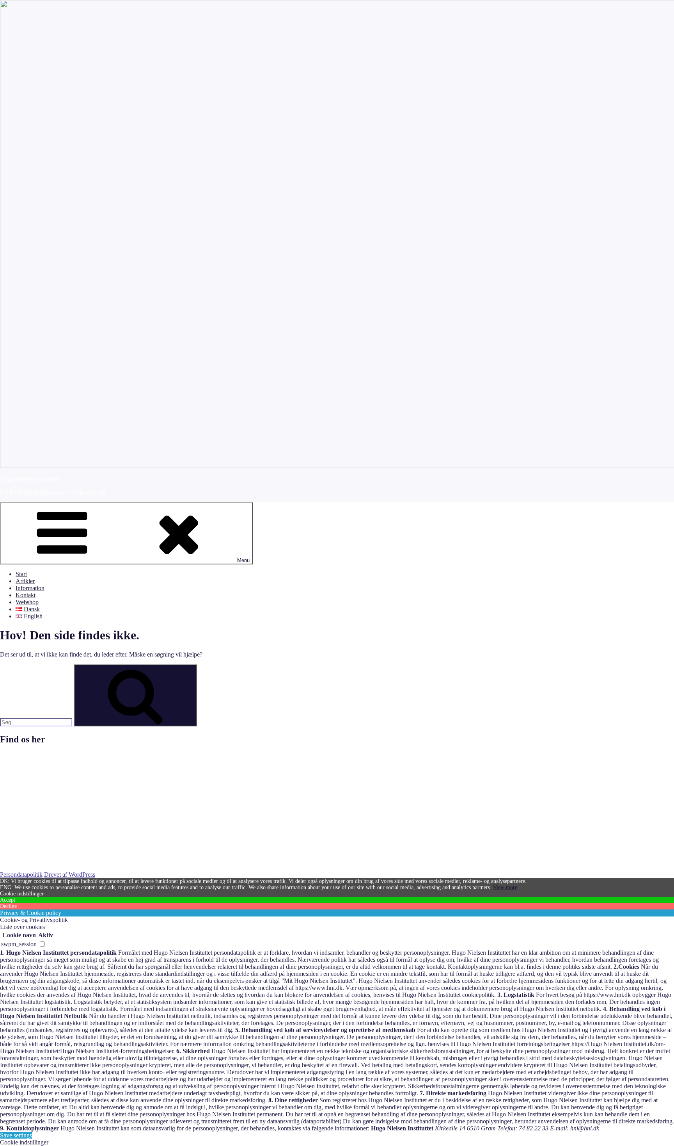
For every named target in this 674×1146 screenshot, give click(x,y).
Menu (243, 560)
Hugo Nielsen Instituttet (29, 479)
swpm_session (19, 944)
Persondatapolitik (21, 874)
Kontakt (25, 595)
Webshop (27, 602)
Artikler (25, 581)
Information (30, 588)
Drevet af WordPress (69, 874)
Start (21, 574)
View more (505, 887)
